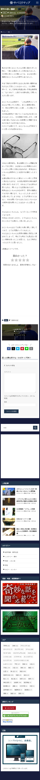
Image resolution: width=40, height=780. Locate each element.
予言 (17, 664)
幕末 (23, 668)
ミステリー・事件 (11, 556)
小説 (15, 668)
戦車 (18, 675)
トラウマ (17, 657)
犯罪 (23, 679)
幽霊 (31, 668)
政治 (26, 675)
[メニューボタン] (37, 2)
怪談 (23, 671)
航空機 (6, 686)
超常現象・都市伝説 (11, 552)
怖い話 (14, 671)
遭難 (5, 693)
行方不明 (23, 686)
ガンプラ (19, 649)
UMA (15, 646)
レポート (7, 664)
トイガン (7, 657)
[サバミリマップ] (20, 2)
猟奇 (31, 679)
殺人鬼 (14, 679)
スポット (32, 653)
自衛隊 (17, 682)
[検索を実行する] (35, 428)
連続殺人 (28, 690)
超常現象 (7, 690)
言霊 (32, 686)
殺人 (6, 679)
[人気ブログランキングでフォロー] (16, 716)
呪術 (25, 664)
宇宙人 (6, 668)
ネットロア (28, 657)
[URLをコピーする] (31, 348)
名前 (5, 402)
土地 (32, 664)
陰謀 (13, 693)
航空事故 (27, 682)
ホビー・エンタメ (11, 569)
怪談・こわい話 (10, 561)
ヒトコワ (7, 660)
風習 (21, 693)
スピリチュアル (19, 653)
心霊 (5, 671)
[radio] (12, 260)
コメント (7, 372)
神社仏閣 (7, 682)
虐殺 (15, 686)
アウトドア (25, 646)
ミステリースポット (21, 660)
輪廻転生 (18, 690)
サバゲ (7, 653)
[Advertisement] (20, 293)
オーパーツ (7, 649)
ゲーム (29, 649)
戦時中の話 (13, 12)
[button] (9, 348)
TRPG (6, 646)
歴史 (4, 13)
